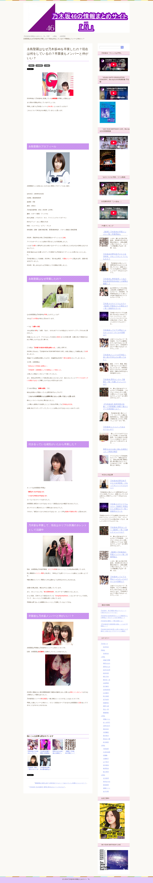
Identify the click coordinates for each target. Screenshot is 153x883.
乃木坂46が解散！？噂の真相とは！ (112, 621)
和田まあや (106, 663)
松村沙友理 (106, 670)
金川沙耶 (106, 791)
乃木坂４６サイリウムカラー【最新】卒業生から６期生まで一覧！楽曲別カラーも (115, 306)
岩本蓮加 (106, 765)
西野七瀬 (106, 706)
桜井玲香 (106, 673)
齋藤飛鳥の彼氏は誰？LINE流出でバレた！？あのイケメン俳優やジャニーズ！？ (60, 783)
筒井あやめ (106, 781)
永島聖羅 (39, 65)
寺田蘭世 (106, 732)
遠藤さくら (106, 788)
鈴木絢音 (106, 742)
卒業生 (31, 65)
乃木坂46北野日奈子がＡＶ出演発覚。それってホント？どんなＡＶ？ (115, 256)
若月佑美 (106, 699)
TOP (38, 36)
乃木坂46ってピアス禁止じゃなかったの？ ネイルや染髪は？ (114, 332)
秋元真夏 (106, 696)
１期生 (47, 65)
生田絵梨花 (106, 689)
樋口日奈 (106, 676)
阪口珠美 (106, 772)
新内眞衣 (106, 735)
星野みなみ (106, 666)
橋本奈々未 (106, 680)
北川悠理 (106, 778)
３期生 (103, 745)
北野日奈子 (106, 726)
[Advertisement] (58, 125)
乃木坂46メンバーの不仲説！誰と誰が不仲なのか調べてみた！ (114, 357)
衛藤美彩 (106, 703)
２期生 (103, 716)
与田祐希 (106, 749)
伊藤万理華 (106, 660)
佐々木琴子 (106, 722)
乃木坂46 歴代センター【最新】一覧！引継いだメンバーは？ (114, 381)
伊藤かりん (106, 719)
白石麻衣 (106, 693)
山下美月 (106, 762)
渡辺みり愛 (106, 739)
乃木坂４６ (104, 643)
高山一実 (106, 709)
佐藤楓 (105, 755)
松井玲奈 (106, 647)
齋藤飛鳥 (106, 712)
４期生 (103, 775)
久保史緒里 (106, 752)
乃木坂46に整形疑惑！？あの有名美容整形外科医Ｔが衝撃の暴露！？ (115, 281)
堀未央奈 (106, 729)
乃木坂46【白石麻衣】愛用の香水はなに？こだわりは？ (47, 787)
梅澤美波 (106, 768)
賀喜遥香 (106, 785)
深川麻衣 (106, 686)
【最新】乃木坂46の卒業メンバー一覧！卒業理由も (119, 554)
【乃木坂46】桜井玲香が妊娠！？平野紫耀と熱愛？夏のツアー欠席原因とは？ (115, 406)
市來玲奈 (106, 653)
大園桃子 (106, 758)
